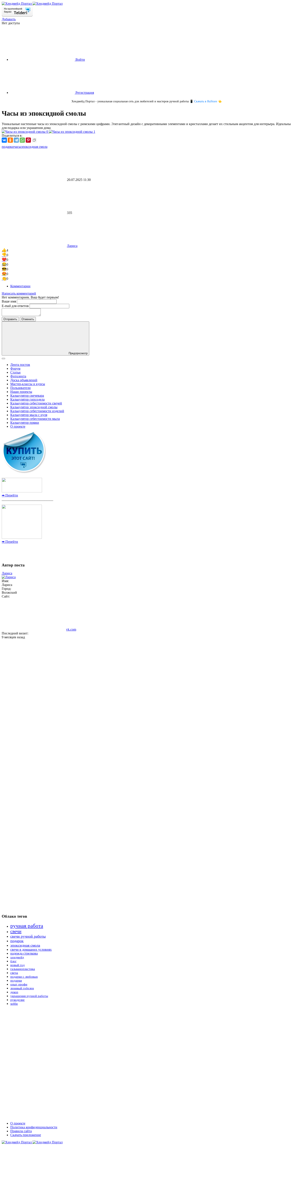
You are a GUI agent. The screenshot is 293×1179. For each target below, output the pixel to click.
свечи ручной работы (28, 936)
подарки (8, 146)
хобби (14, 1003)
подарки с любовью (24, 976)
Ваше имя (9, 301)
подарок (17, 941)
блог (13, 961)
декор (14, 992)
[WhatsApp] (22, 140)
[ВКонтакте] (4, 140)
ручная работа (26, 926)
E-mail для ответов (16, 306)
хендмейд (17, 957)
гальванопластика (22, 969)
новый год (17, 965)
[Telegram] (16, 140)
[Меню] (3, 358)
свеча (14, 973)
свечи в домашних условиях (31, 949)
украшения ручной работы (29, 996)
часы (17, 146)
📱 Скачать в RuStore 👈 (206, 101)
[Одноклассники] (10, 140)
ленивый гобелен (22, 988)
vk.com (71, 629)
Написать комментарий (19, 293)
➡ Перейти (10, 495)
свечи (15, 931)
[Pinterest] (28, 140)
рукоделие (17, 1000)
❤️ (4, 259)
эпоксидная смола (34, 146)
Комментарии (20, 286)
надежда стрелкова (24, 953)
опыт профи (18, 984)
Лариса (72, 246)
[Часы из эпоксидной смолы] (25, 131)
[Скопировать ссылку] (34, 140)
